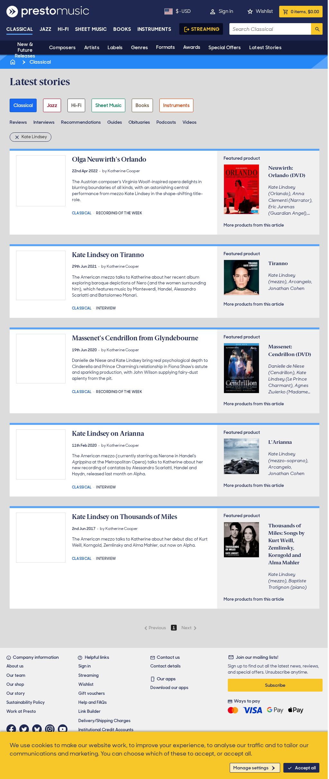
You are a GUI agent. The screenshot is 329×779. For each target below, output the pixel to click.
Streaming (205, 29)
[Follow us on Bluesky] (38, 729)
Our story (15, 693)
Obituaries (139, 122)
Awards (191, 47)
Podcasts (166, 122)
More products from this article (254, 225)
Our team (15, 675)
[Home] (13, 61)
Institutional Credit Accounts (105, 729)
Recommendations (81, 122)
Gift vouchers (91, 693)
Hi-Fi (63, 29)
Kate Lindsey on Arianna (108, 433)
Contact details (165, 666)
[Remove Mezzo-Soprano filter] (18, 137)
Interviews (44, 122)
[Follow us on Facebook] (12, 729)
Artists (91, 47)
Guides (114, 122)
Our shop (15, 684)
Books (122, 29)
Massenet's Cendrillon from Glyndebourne (135, 338)
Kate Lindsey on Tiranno (108, 255)
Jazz (45, 29)
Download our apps (169, 687)
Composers (62, 47)
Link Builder (89, 711)
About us (14, 666)
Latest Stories (265, 47)
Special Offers (225, 47)
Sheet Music (91, 29)
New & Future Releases (25, 50)
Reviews (18, 122)
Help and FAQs (92, 702)
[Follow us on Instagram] (51, 729)
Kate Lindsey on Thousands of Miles (124, 517)
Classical (19, 29)
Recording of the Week (119, 212)
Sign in (226, 11)
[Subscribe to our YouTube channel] (64, 729)
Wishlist (264, 11)
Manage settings (251, 768)
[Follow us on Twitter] (25, 729)
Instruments (154, 29)
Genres (139, 47)
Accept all (305, 768)
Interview (106, 307)
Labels (115, 47)
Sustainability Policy (25, 702)
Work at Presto (21, 711)
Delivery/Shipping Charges (104, 720)
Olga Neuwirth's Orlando (109, 159)
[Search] (317, 29)
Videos (189, 122)
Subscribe (275, 685)
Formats (165, 47)
